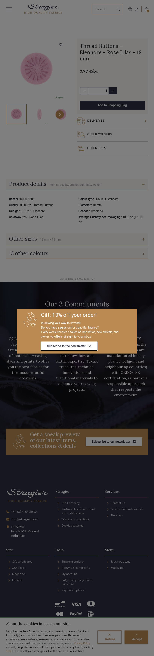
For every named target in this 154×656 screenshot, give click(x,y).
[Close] (134, 305)
